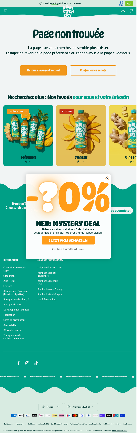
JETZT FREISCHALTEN (68, 240)
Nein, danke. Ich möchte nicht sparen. (68, 249)
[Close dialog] (107, 178)
